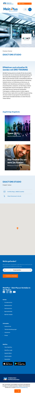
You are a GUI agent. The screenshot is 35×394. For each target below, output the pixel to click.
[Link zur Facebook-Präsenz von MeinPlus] (4, 292)
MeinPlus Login (8, 350)
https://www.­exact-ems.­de (14, 196)
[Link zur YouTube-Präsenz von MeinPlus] (14, 292)
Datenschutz (8, 326)
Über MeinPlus (8, 347)
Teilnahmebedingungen (11, 329)
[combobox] (25, 4)
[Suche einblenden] (30, 9)
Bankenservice (8, 305)
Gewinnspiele (8, 356)
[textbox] (25, 4)
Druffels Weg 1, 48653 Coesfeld (15, 191)
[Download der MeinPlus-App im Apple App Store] (8, 364)
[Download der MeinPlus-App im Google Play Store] (20, 364)
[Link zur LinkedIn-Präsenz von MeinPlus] (11, 292)
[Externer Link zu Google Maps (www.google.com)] (4, 192)
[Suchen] (30, 270)
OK (19, 391)
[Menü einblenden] (25, 9)
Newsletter (7, 359)
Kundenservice (8, 302)
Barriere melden (9, 314)
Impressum (7, 332)
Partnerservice (8, 308)
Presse (6, 335)
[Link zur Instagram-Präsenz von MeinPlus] (7, 292)
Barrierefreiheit (8, 311)
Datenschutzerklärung (21, 387)
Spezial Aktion (8, 353)
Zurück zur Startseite (11, 276)
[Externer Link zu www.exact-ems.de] (4, 196)
